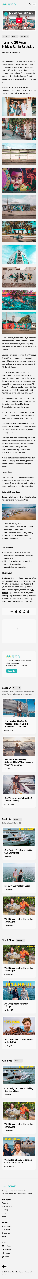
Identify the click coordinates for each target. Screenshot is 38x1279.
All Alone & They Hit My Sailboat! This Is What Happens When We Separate (18, 762)
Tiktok (6, 1257)
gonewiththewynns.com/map (17, 500)
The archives (6, 1226)
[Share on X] (16, 611)
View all (15, 688)
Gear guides (6, 1230)
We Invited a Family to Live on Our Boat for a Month (18, 1161)
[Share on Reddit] (24, 611)
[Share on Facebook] (20, 611)
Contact (4, 1213)
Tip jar (4, 1236)
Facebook (7, 1249)
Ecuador (5, 36)
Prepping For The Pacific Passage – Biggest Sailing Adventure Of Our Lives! (16, 724)
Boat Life (14, 36)
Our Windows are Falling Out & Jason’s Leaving (18, 799)
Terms (4, 1217)
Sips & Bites (24, 36)
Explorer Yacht (7, 1206)
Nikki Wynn (5, 52)
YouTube (7, 1246)
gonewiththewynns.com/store (15, 567)
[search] (30, 4)
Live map (5, 1210)
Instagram (7, 1253)
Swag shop (6, 1233)
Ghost (4, 1274)
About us (5, 1203)
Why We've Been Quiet (19, 886)
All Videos (7, 1060)
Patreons (27, 584)
